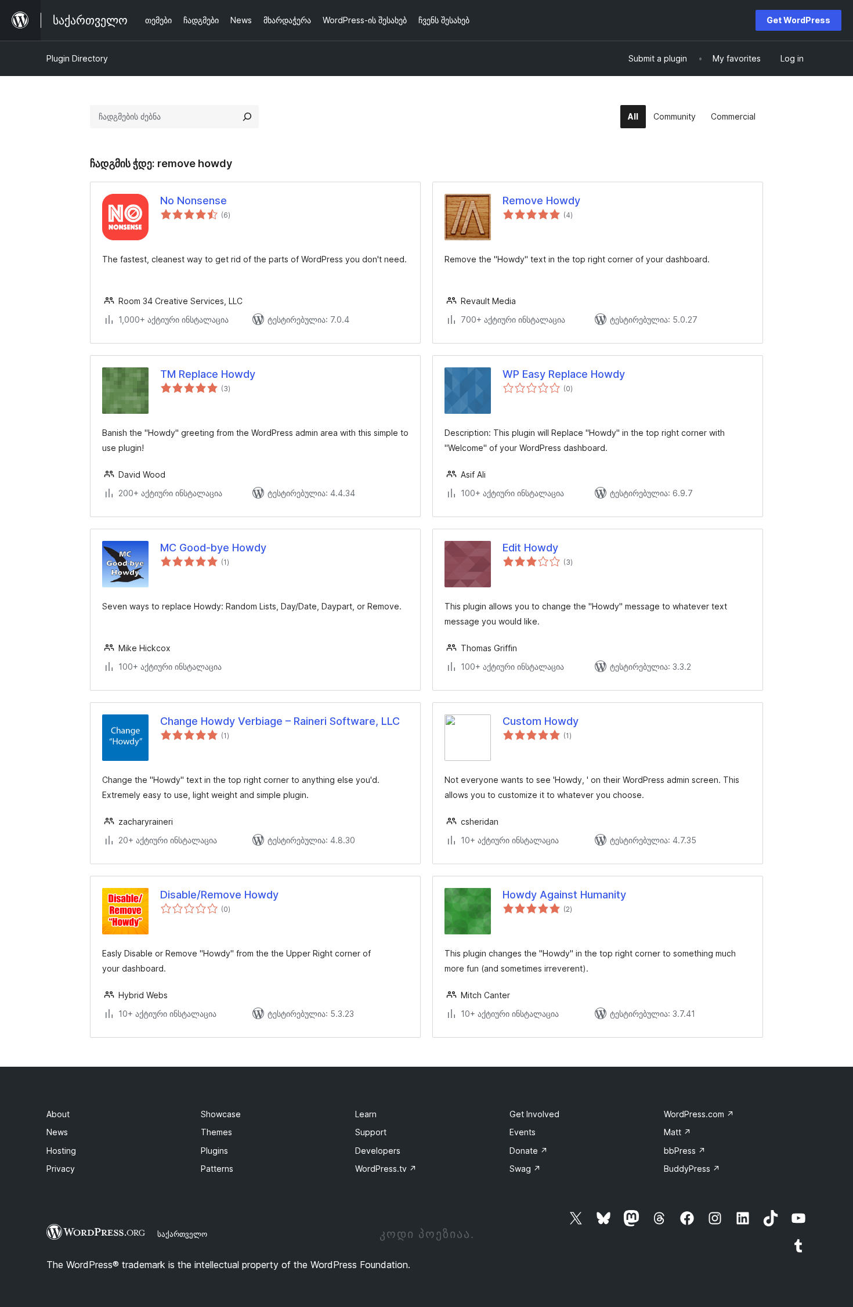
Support (370, 1132)
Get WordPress (798, 20)
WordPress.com (699, 1114)
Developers (377, 1151)
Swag (525, 1169)
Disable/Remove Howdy (219, 895)
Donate (528, 1151)
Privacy (60, 1169)
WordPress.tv (386, 1169)
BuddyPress (692, 1169)
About (58, 1114)
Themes (216, 1132)
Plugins (214, 1151)
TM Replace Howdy (207, 374)
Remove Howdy (541, 200)
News (57, 1132)
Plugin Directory (77, 58)
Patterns (217, 1169)
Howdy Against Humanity (564, 895)
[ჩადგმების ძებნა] (247, 116)
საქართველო (182, 1234)
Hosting (61, 1151)
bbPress (685, 1151)
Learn (366, 1114)
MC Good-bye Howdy (213, 547)
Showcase (221, 1114)
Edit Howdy (530, 547)
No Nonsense (193, 200)
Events (522, 1132)
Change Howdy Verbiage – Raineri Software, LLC (280, 721)
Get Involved (534, 1114)
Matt (677, 1132)
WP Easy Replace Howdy (564, 374)
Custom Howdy (541, 721)
